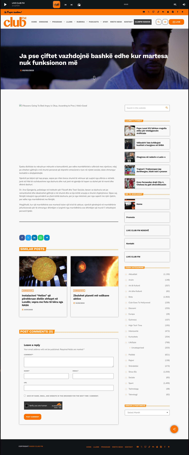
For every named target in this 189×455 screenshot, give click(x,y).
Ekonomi (132, 308)
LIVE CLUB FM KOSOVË (137, 230)
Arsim (131, 280)
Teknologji (133, 394)
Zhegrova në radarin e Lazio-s (151, 157)
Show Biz (133, 372)
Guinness (133, 320)
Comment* (28, 355)
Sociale (132, 377)
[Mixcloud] (163, 12)
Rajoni (131, 360)
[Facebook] (177, 12)
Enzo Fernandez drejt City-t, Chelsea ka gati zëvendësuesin (151, 183)
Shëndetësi (133, 366)
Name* (27, 371)
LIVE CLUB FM (133, 256)
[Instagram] (173, 12)
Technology (133, 389)
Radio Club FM (36, 446)
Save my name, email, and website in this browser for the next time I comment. (62, 396)
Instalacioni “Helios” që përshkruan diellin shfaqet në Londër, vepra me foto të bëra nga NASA (42, 300)
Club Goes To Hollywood (139, 302)
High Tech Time (135, 325)
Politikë (132, 355)
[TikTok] (158, 12)
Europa (132, 314)
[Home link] (15, 22)
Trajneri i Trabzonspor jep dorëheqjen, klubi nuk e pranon (152, 170)
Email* (75, 371)
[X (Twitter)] (148, 12)
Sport (131, 383)
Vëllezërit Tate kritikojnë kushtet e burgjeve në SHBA (150, 143)
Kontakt (130, 243)
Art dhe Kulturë (135, 291)
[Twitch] (153, 12)
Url (25, 383)
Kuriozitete (28, 290)
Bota (131, 297)
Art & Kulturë (134, 285)
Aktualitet (133, 274)
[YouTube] (144, 12)
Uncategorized (137, 348)
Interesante (133, 331)
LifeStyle (132, 342)
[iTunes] (168, 12)
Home (139, 204)
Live (176, 22)
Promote (130, 217)
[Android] (182, 12)
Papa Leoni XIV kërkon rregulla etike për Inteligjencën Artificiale (151, 130)
